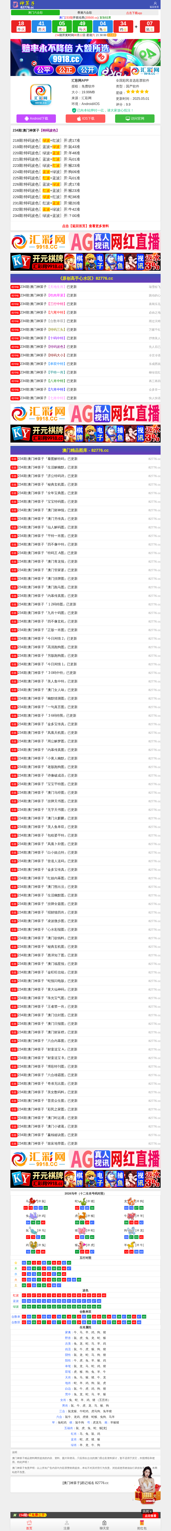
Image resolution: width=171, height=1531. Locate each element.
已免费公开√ (37, 1515)
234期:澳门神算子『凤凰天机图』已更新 (44, 732)
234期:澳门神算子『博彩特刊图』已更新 (44, 1066)
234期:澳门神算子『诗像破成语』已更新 (44, 775)
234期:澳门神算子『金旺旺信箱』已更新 (44, 972)
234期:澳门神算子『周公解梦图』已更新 (44, 741)
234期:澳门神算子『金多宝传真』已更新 (44, 724)
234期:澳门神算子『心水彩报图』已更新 (44, 929)
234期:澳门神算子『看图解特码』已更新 (44, 459)
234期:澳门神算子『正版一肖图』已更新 (44, 630)
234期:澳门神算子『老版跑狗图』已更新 (44, 767)
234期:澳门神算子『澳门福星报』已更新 (44, 963)
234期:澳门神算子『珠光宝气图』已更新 (44, 998)
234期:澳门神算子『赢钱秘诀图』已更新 (44, 1135)
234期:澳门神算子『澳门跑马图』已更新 (44, 587)
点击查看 (150, 1515)
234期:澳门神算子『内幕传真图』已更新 (44, 595)
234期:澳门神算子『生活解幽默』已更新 (44, 467)
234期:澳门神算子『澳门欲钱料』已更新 (44, 938)
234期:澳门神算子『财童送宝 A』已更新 (44, 1049)
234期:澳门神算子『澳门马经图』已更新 (44, 792)
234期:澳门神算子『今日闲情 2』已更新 (44, 638)
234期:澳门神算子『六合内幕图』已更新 (44, 1041)
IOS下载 (88, 118)
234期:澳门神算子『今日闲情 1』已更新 (44, 664)
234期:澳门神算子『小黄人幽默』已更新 (44, 758)
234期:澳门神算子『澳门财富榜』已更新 (44, 1032)
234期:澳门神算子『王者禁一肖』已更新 (44, 1006)
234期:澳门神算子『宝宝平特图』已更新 (44, 784)
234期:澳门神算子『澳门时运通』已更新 (44, 1118)
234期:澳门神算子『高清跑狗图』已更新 (44, 647)
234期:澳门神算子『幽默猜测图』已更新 (44, 698)
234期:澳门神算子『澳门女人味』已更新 (44, 690)
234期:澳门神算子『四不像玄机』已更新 (44, 621)
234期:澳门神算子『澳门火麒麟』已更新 (44, 818)
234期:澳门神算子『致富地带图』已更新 (44, 1143)
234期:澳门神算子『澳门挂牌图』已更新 (44, 578)
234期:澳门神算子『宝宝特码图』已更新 (44, 501)
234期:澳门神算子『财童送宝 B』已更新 (44, 1058)
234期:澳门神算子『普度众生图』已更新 (44, 1100)
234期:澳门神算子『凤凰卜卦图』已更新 (44, 844)
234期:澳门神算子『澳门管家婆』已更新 (44, 570)
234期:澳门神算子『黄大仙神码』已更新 (44, 989)
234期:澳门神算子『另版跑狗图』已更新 (44, 655)
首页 (29, 1528)
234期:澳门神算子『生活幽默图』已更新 (44, 895)
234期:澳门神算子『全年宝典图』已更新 (44, 493)
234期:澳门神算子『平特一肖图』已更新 (44, 536)
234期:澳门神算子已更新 (44, 286)
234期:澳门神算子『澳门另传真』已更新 (44, 518)
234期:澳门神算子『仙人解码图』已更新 (44, 527)
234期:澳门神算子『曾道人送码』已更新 (44, 861)
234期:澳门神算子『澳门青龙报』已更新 (44, 561)
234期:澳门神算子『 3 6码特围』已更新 (43, 715)
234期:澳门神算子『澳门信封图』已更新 (44, 1015)
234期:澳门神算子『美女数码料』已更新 (44, 1092)
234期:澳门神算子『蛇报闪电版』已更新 (44, 981)
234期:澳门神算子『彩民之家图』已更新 (44, 1109)
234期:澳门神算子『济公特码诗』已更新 (44, 476)
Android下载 (39, 118)
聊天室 (104, 1528)
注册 (67, 1528)
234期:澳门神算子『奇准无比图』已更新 (44, 1083)
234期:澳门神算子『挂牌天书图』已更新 (44, 801)
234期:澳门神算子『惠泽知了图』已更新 (44, 955)
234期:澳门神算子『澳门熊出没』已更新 (44, 886)
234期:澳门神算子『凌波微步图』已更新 (44, 921)
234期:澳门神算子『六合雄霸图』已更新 (44, 1075)
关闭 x (147, 1511)
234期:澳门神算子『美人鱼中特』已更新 (44, 681)
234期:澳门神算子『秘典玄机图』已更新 (44, 484)
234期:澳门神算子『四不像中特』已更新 (44, 544)
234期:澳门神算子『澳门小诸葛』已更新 (44, 1126)
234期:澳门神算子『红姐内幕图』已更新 (44, 878)
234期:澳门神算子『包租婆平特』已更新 (44, 835)
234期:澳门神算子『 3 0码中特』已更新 (43, 672)
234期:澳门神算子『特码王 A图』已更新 (44, 553)
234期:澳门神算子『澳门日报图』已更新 (44, 1023)
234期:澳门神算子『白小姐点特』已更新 (44, 852)
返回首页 (154, 7)
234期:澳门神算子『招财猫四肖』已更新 (44, 912)
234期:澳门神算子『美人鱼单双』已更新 (44, 827)
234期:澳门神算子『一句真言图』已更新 (44, 707)
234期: (23, 1515)
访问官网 (137, 118)
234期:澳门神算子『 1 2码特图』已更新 (43, 604)
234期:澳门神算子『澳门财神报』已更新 (44, 510)
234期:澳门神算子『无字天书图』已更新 (44, 809)
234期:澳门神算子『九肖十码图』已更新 (44, 613)
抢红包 (142, 1528)
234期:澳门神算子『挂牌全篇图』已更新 (44, 904)
